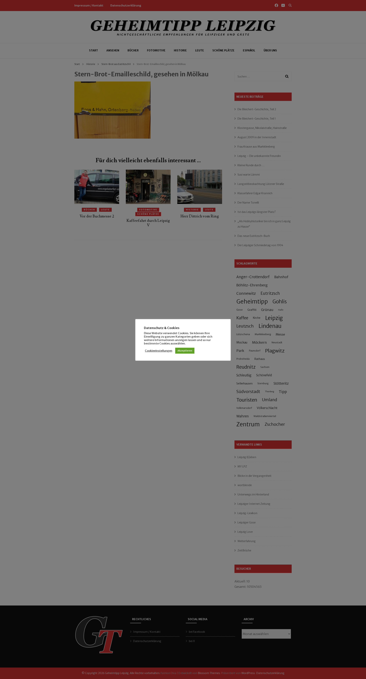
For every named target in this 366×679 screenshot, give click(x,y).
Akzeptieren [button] (184, 350)
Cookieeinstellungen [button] (158, 350)
